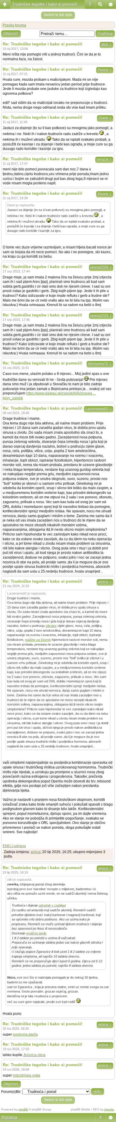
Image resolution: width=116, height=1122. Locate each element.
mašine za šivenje (38, 639)
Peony (105, 70)
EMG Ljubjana (14, 846)
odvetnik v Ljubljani (52, 905)
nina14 (104, 160)
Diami (105, 118)
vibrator (51, 625)
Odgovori (11, 33)
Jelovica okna (34, 1055)
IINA (106, 45)
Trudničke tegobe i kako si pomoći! (44, 4)
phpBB (23, 1109)
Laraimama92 (99, 409)
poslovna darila (25, 1034)
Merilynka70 (100, 364)
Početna (9, 1117)
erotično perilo (36, 933)
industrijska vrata (26, 1075)
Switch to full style (58, 15)
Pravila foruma (14, 25)
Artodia (109, 1109)
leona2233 (101, 267)
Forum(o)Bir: (11, 1092)
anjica (105, 582)
